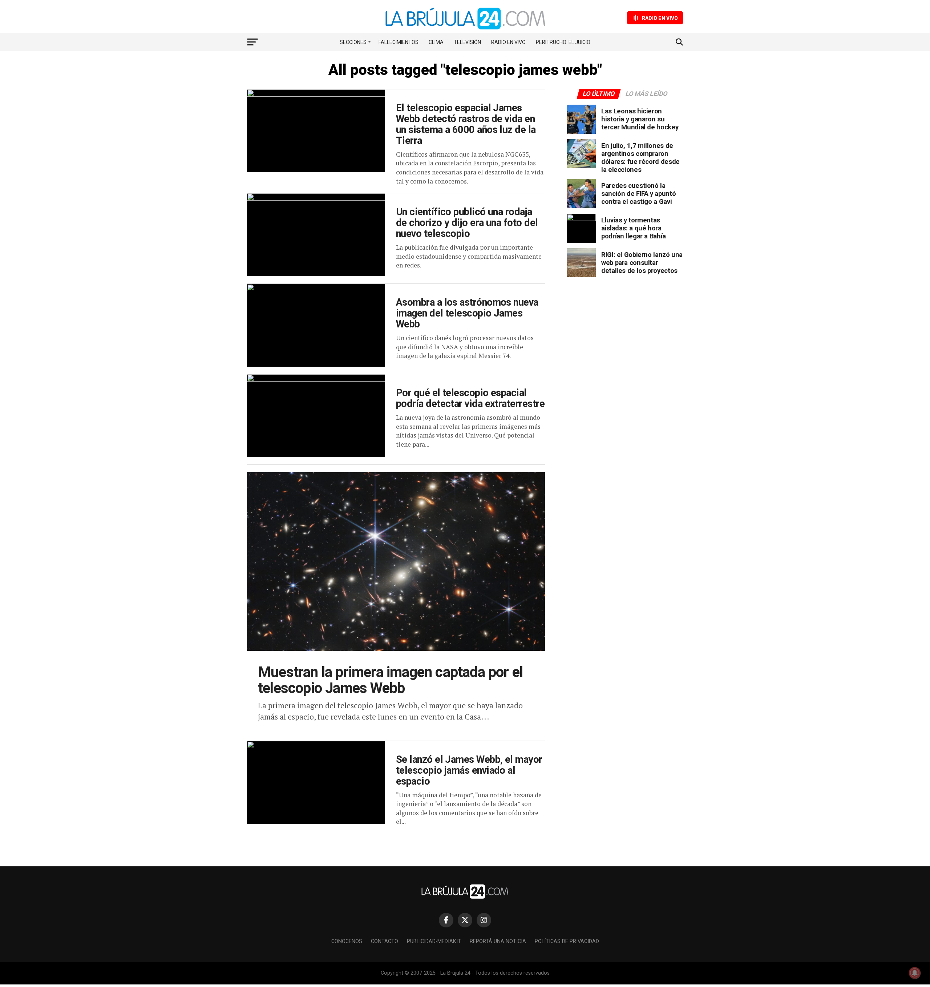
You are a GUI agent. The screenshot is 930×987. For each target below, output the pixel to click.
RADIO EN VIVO (508, 42)
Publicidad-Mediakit (434, 941)
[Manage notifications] (915, 973)
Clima (436, 42)
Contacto (384, 941)
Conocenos (346, 941)
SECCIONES (353, 42)
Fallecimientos (398, 42)
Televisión (467, 42)
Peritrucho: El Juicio (563, 42)
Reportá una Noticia (498, 941)
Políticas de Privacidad (567, 941)
